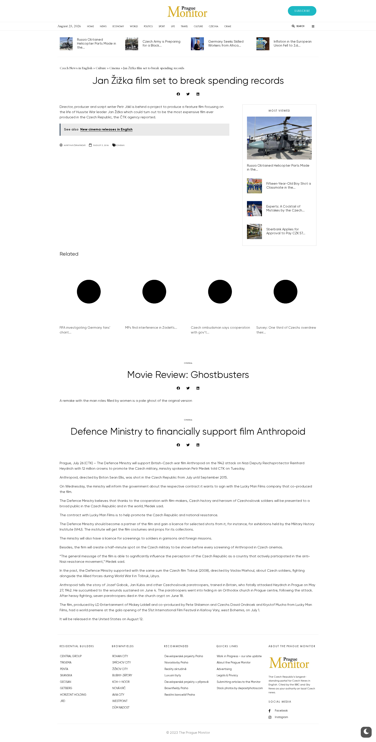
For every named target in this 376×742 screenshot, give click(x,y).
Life (173, 26)
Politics (148, 26)
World (134, 26)
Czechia (213, 26)
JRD (62, 701)
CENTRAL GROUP (71, 656)
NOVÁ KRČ (119, 688)
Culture (198, 26)
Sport (162, 26)
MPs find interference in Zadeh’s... (151, 327)
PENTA (64, 669)
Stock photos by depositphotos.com (240, 688)
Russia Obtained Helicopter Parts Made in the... (96, 43)
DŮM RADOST (120, 707)
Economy (118, 26)
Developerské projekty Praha (183, 656)
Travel (184, 26)
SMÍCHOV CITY (121, 662)
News (103, 26)
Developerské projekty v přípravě (186, 682)
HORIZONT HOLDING (73, 694)
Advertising (224, 669)
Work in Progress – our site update (239, 656)
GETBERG (66, 688)
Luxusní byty (172, 675)
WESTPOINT (120, 701)
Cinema (120, 145)
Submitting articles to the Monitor (238, 682)
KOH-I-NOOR (120, 682)
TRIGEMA (65, 662)
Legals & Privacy (227, 675)
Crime (227, 26)
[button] (302, 11)
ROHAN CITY (120, 656)
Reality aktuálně (175, 669)
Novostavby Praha (176, 662)
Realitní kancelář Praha (179, 694)
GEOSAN (65, 682)
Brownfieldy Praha (176, 688)
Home (90, 26)
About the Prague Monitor (233, 662)
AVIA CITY (118, 694)
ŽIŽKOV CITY (120, 669)
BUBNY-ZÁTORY (122, 675)
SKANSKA (66, 675)
